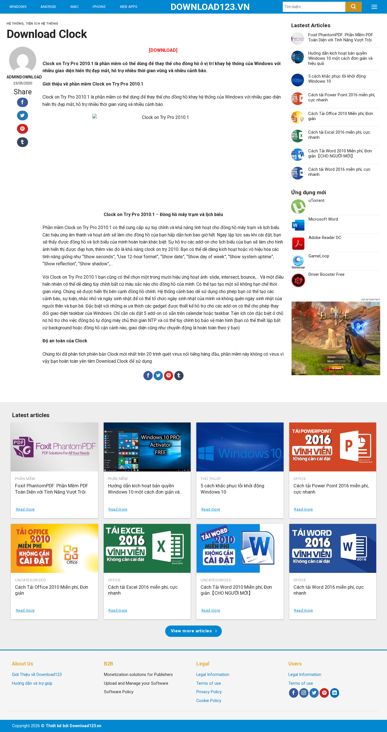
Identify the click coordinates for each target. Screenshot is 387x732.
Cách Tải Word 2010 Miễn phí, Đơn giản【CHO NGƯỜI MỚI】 (340, 153)
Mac (75, 7)
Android (48, 7)
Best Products (25, 20)
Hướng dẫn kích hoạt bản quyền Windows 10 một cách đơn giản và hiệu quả (340, 58)
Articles (68, 20)
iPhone (99, 7)
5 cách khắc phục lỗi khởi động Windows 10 (337, 79)
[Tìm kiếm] (353, 7)
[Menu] (374, 7)
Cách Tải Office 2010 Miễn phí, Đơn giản (340, 116)
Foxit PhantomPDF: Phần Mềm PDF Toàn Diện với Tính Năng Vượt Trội (340, 37)
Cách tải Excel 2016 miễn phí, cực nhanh (339, 135)
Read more (25, 509)
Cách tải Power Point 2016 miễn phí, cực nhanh (341, 97)
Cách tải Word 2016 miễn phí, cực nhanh (339, 172)
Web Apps (128, 7)
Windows (17, 7)
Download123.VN (194, 6)
